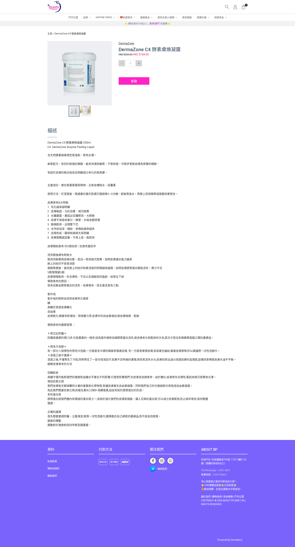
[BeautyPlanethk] (54, 7)
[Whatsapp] (170, 461)
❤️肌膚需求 (126, 17)
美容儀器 (187, 17)
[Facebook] (153, 461)
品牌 (85, 17)
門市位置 (73, 17)
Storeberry (236, 539)
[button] (108, 44)
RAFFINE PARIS (104, 17)
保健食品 (219, 17)
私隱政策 (52, 461)
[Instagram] (162, 461)
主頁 (49, 33)
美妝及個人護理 (166, 17)
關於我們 (206, 496)
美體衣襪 (201, 17)
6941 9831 (224, 470)
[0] (243, 7)
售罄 (134, 81)
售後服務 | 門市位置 (233, 496)
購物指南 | (217, 496)
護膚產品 (145, 17)
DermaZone (126, 43)
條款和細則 (53, 468)
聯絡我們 (52, 475)
